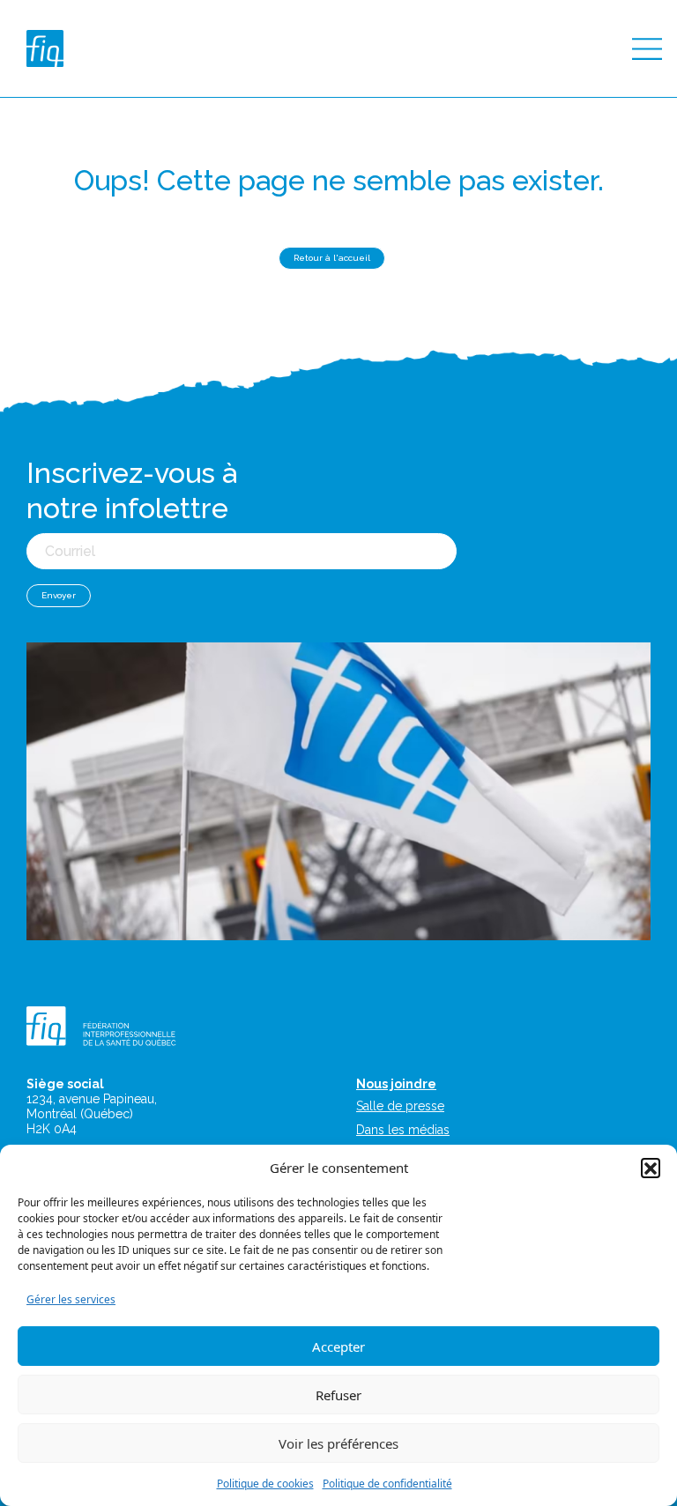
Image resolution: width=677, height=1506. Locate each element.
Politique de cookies (265, 1483)
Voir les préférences (338, 1443)
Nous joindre (396, 1084)
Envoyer (58, 595)
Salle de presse (400, 1106)
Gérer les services (70, 1299)
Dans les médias (403, 1130)
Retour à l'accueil (332, 258)
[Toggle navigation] (647, 48)
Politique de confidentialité (387, 1483)
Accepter (338, 1346)
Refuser (338, 1395)
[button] (650, 1167)
